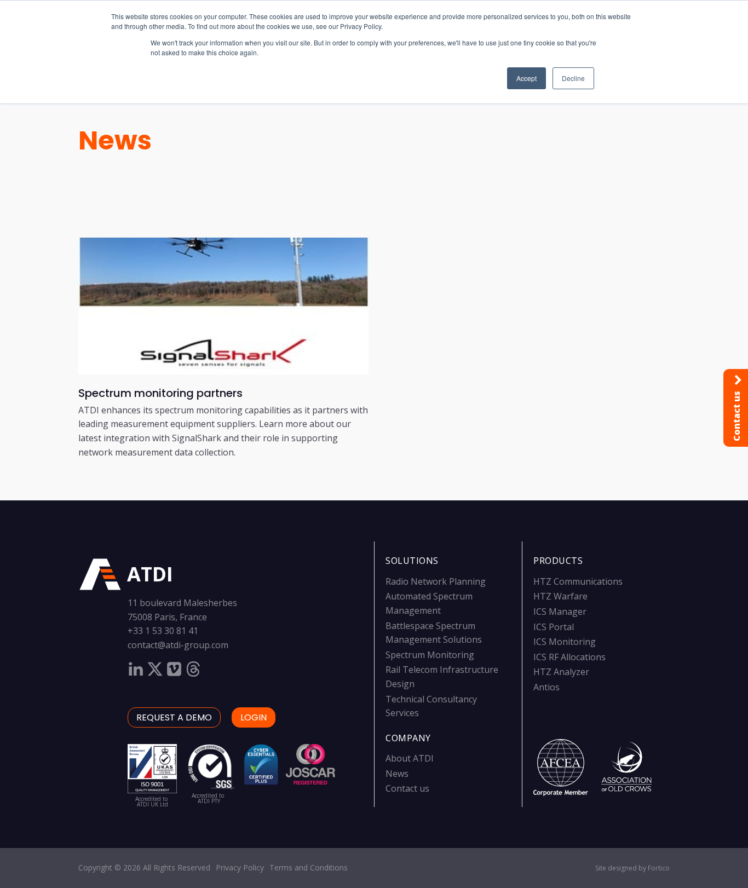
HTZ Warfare (560, 596)
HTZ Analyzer (561, 672)
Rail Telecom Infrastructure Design (441, 677)
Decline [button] (573, 78)
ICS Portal (553, 627)
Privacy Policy (240, 867)
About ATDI (409, 758)
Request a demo (174, 717)
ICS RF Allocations (569, 657)
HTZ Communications (578, 581)
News (115, 140)
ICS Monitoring (564, 642)
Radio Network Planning (435, 581)
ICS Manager (559, 612)
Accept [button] (526, 78)
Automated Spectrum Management (429, 603)
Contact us (407, 788)
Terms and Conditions (308, 867)
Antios (546, 687)
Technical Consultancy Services (431, 706)
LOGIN (253, 717)
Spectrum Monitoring (429, 655)
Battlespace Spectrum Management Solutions (433, 633)
